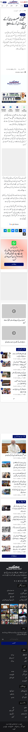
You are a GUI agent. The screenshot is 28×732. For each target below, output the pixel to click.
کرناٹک (25, 661)
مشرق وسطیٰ (24, 697)
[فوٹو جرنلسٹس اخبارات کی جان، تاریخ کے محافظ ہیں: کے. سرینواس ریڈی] (6, 548)
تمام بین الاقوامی (24, 691)
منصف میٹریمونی (11, 593)
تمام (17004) (14, 556)
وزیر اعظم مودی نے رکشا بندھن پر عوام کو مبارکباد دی (15, 455)
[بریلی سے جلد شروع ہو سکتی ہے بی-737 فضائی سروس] (6, 383)
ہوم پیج (25, 590)
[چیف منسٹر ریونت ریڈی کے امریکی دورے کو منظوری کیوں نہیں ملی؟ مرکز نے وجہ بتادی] (6, 508)
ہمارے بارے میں (10, 590)
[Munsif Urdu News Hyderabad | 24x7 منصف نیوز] (13, 2)
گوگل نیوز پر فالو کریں (23, 600)
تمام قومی (25, 671)
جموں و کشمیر (24, 674)
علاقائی (11, 6)
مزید (14, 399)
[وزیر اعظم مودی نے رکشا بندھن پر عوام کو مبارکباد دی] (5, 606)
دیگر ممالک (12, 694)
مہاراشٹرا (12, 661)
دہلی (26, 678)
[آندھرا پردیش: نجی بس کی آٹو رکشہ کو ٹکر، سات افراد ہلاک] (6, 492)
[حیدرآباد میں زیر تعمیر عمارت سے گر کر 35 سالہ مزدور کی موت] (6, 529)
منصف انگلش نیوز (23, 593)
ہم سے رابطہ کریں (23, 597)
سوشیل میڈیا (12, 714)
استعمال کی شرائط (10, 727)
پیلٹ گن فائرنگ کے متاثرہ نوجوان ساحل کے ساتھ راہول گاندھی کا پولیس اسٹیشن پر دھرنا (19, 519)
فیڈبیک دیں (5, 727)
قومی (7, 6)
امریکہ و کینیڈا (12, 691)
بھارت (12, 671)
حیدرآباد (21, 6)
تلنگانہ (17, 6)
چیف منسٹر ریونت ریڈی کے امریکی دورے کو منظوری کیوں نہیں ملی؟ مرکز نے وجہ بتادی (19, 508)
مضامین (25, 707)
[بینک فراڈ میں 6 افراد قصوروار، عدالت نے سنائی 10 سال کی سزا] (6, 355)
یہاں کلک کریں (14, 264)
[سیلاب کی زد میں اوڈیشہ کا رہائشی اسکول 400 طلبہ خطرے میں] (6, 374)
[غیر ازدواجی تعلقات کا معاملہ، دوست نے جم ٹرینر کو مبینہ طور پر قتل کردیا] (6, 475)
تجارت (25, 711)
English (4, 2)
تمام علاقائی (25, 655)
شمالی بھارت (16, 11)
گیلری (13, 717)
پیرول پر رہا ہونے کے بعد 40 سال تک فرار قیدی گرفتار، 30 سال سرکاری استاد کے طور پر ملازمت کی (19, 465)
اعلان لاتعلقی (23, 727)
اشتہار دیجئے (12, 597)
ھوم (23, 11)
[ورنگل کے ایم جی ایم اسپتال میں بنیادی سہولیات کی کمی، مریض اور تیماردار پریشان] (5, 622)
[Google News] (14, 224)
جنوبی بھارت (12, 674)
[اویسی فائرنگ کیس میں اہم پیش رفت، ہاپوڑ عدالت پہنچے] (6, 391)
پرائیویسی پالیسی (17, 727)
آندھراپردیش (11, 658)
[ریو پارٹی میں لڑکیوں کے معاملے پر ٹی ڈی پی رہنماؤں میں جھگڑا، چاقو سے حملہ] (6, 483)
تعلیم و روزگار (11, 711)
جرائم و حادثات (24, 714)
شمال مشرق (12, 678)
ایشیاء (2, 6)
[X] (24, 581)
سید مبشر (19, 69)
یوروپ (12, 697)
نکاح (26, 717)
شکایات (14, 729)
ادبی (13, 707)
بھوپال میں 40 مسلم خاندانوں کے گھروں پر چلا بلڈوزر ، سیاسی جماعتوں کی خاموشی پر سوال (19, 364)
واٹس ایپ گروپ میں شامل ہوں (8, 600)
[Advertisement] (14, 60)
